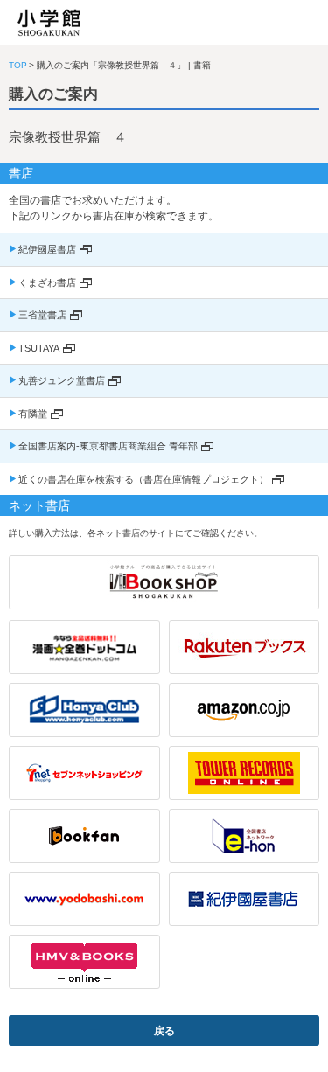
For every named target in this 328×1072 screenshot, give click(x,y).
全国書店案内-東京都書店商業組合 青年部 (108, 446)
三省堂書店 (42, 315)
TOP (18, 65)
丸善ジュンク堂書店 (61, 380)
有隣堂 (32, 413)
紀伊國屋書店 (47, 249)
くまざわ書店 (47, 282)
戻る (164, 1031)
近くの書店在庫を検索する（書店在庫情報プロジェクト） (143, 479)
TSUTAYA (38, 348)
